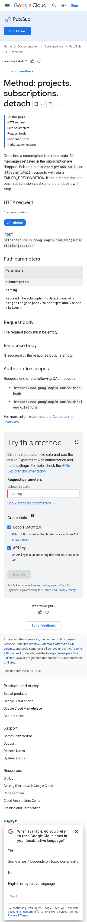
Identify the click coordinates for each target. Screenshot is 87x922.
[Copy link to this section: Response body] (41, 346)
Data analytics (54, 46)
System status (14, 758)
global (18, 222)
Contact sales (14, 716)
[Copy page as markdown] (51, 104)
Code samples (14, 793)
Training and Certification (22, 808)
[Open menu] (7, 5)
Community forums (18, 736)
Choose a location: (16, 212)
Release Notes (14, 751)
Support (10, 743)
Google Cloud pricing (18, 701)
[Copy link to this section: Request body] (38, 323)
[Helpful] (32, 61)
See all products (15, 693)
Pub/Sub (21, 19)
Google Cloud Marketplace (23, 708)
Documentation (28, 46)
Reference (16, 52)
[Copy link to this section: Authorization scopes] (53, 369)
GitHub (8, 778)
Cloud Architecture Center (23, 800)
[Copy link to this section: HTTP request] (37, 203)
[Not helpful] (39, 61)
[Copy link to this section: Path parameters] (44, 259)
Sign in (76, 5)
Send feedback (22, 71)
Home (8, 46)
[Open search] (54, 5)
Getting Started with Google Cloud (28, 786)
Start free (17, 31)
